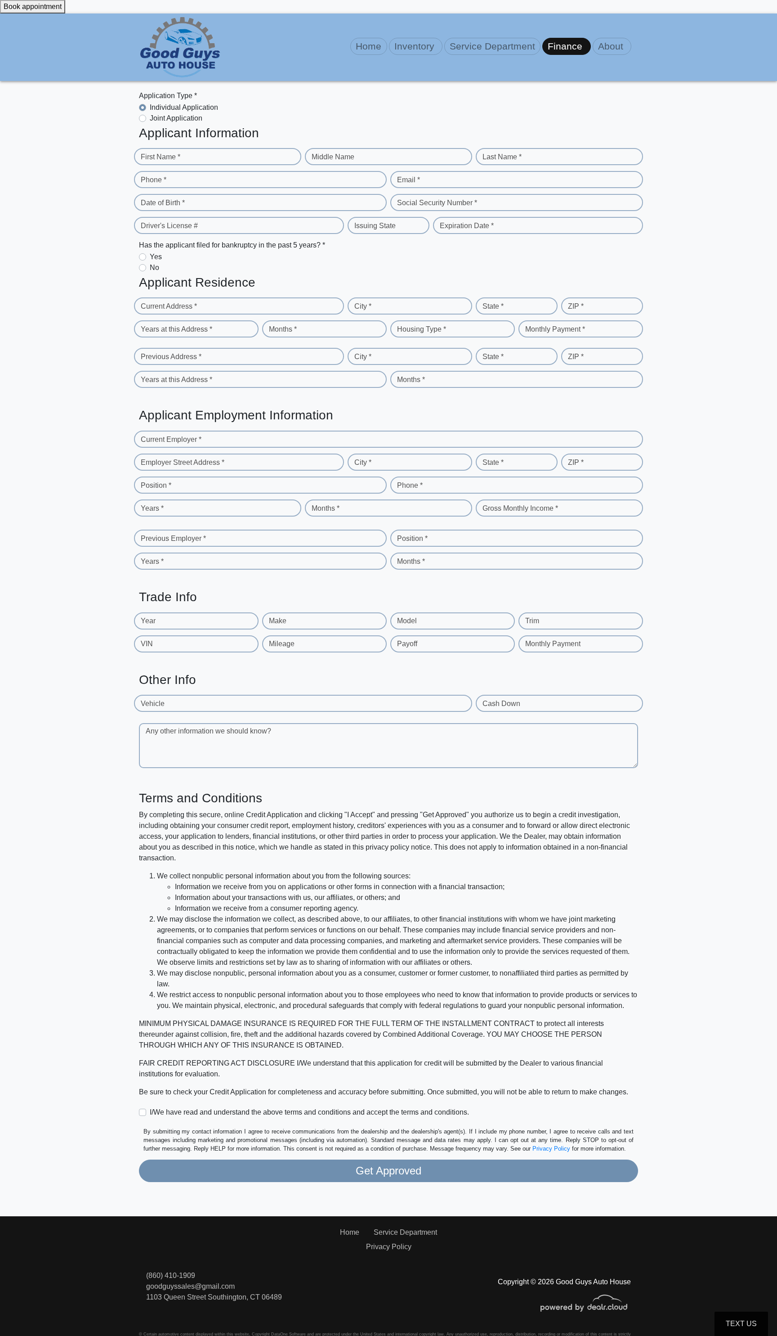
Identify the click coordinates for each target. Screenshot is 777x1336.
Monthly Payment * (555, 329)
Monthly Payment (553, 644)
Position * (156, 485)
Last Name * (502, 157)
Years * (152, 508)
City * (362, 306)
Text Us (741, 1323)
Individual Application (184, 107)
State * (493, 306)
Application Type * (168, 95)
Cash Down (501, 703)
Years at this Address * (176, 329)
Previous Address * (171, 356)
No (154, 267)
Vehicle (153, 703)
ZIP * (576, 306)
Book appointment (33, 6)
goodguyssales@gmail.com (190, 1286)
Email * (408, 180)
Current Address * (169, 306)
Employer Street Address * (182, 462)
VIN (147, 644)
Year (148, 621)
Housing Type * (421, 329)
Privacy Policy (551, 1148)
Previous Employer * (173, 538)
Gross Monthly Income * (520, 508)
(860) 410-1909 (170, 1275)
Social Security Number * (437, 203)
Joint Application (176, 118)
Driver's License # (169, 225)
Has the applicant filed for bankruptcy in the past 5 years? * (232, 245)
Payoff (407, 644)
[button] (415, 46)
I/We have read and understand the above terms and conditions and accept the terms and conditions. (309, 1112)
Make (277, 621)
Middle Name (333, 157)
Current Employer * (171, 439)
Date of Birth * (163, 203)
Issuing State (375, 225)
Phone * (153, 180)
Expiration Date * (467, 225)
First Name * (160, 157)
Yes (156, 257)
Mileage (282, 644)
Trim (532, 621)
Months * (283, 329)
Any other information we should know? (208, 731)
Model (407, 621)
